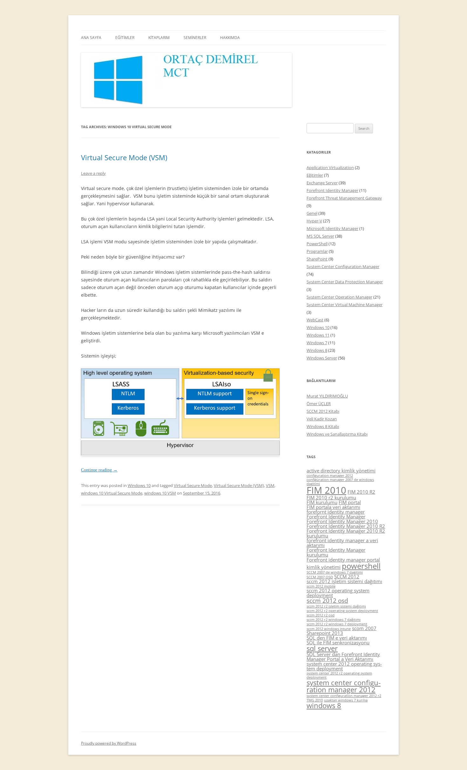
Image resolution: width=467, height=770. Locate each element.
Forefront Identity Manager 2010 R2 (346, 526)
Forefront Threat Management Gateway (344, 198)
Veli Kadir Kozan (322, 419)
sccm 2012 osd (327, 600)
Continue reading (99, 470)
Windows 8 (317, 350)
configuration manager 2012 (330, 475)
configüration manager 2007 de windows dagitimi (340, 481)
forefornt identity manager (336, 512)
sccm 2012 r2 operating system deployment (342, 611)
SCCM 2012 (346, 576)
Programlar (317, 251)
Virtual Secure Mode (193, 485)
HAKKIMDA (230, 37)
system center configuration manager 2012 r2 (344, 696)
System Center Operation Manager (339, 297)
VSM (270, 485)
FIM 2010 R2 (361, 492)
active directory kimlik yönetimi (341, 470)
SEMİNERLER (195, 37)
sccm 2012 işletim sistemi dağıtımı (344, 581)
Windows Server (322, 358)
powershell (361, 566)
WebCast (315, 320)
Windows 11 (318, 335)
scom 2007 (364, 628)
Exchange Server (322, 183)
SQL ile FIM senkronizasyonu (338, 642)
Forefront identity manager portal (343, 559)
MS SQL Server (320, 236)
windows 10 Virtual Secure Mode (111, 493)
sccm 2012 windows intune (329, 629)
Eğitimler (315, 175)
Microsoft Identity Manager (332, 228)
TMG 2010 (315, 700)
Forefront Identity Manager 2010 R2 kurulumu (346, 533)
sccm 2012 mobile (321, 586)
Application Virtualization (330, 167)
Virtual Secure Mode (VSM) (124, 157)
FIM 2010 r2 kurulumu (331, 497)
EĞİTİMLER (124, 37)
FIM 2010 (326, 490)
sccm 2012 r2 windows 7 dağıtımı (334, 619)
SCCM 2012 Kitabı (323, 411)
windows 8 (324, 705)
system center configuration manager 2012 (344, 686)
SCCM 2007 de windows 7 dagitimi (335, 572)
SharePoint (317, 259)
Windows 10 (139, 485)
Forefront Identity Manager (332, 190)
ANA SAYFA (91, 37)
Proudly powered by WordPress (108, 743)
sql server (322, 648)
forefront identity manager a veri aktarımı (342, 542)
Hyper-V (314, 221)
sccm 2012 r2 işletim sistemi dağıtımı (336, 606)
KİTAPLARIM (159, 37)
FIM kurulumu (322, 502)
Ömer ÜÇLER (319, 403)
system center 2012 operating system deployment (344, 666)
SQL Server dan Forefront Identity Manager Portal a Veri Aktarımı (343, 656)
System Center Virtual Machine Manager (344, 304)
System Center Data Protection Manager (345, 282)
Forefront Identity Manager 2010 (342, 521)
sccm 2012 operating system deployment (338, 592)
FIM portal (350, 502)
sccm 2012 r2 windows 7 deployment (337, 624)
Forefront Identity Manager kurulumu (336, 552)
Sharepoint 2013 (325, 633)
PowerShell (317, 244)
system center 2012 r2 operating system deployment (339, 675)
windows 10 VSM (160, 493)
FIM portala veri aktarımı (333, 507)
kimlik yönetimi (324, 567)
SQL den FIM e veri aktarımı (337, 638)
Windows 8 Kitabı (323, 426)
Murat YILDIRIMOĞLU (327, 396)
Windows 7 (317, 343)
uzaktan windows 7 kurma (346, 700)
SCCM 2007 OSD (320, 577)
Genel (312, 213)
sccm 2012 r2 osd (321, 615)
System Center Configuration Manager (343, 266)
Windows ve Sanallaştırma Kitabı (337, 434)
